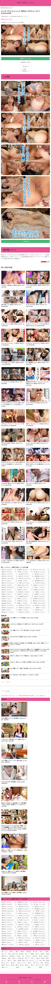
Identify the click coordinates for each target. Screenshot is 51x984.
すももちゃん (14, 22)
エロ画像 (24, 69)
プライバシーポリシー (13, 979)
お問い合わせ (38, 979)
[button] (48, 691)
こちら (36, 695)
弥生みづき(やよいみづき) (7, 19)
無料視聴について (26, 71)
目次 (24, 66)
